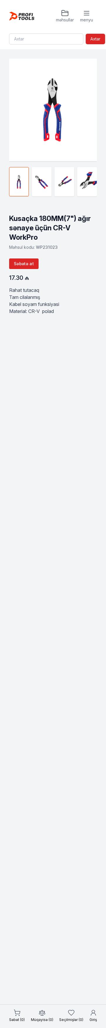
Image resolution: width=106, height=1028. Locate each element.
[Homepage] (21, 16)
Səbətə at (24, 263)
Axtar (95, 38)
